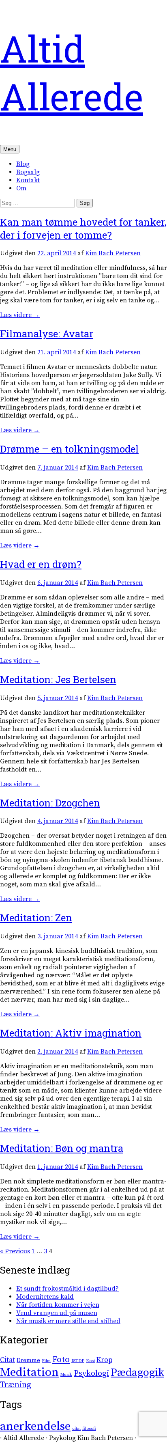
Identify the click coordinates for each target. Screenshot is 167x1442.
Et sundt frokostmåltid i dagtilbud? (67, 1289)
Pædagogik (137, 1372)
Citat (7, 1360)
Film (46, 1361)
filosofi (89, 1428)
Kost (90, 1361)
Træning (15, 1385)
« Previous (15, 1251)
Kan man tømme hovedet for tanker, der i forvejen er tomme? (83, 228)
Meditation (29, 1372)
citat (76, 1428)
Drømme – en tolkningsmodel (69, 448)
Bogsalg (28, 172)
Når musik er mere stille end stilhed (68, 1321)
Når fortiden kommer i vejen (57, 1305)
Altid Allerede (71, 72)
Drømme (28, 1360)
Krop (104, 1360)
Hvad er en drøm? (40, 564)
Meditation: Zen (36, 917)
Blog (23, 164)
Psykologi (91, 1374)
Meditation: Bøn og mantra (61, 1148)
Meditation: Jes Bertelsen (58, 679)
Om (21, 188)
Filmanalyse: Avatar (46, 333)
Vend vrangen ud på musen (56, 1313)
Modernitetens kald (45, 1297)
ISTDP (77, 1361)
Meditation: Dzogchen (50, 802)
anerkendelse (35, 1426)
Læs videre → (20, 315)
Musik (66, 1374)
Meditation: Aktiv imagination (70, 1032)
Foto (61, 1359)
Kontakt (28, 180)
